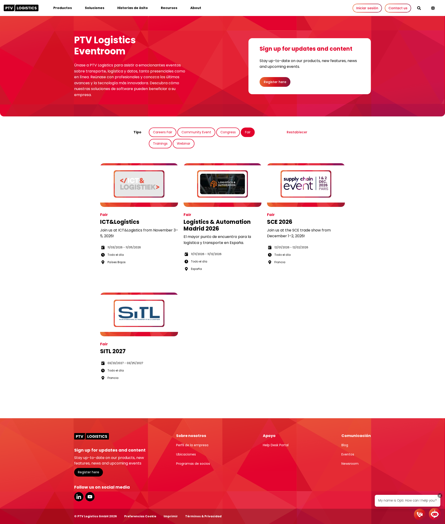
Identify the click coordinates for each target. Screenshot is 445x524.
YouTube (90, 496)
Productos (62, 8)
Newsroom (350, 463)
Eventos (347, 454)
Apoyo (269, 435)
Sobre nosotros (191, 435)
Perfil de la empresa (192, 445)
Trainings (160, 143)
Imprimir (171, 516)
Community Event (196, 132)
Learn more (114, 275)
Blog (344, 445)
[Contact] (420, 514)
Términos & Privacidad (203, 516)
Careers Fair (162, 132)
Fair (248, 132)
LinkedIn (78, 496)
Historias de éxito (132, 8)
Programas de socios (193, 463)
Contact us (397, 8)
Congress (228, 132)
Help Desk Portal (276, 445)
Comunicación (356, 435)
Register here (275, 82)
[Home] (21, 8)
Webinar (183, 143)
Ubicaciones (186, 454)
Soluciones (94, 8)
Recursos (169, 8)
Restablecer (297, 132)
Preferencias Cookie (140, 516)
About (195, 8)
